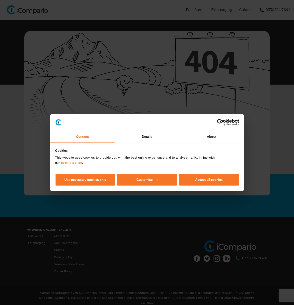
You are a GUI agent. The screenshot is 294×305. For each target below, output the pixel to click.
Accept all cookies (209, 179)
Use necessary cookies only (85, 179)
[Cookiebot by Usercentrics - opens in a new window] (220, 122)
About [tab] (211, 136)
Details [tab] (147, 136)
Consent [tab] (82, 136)
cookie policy (71, 162)
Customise (144, 179)
